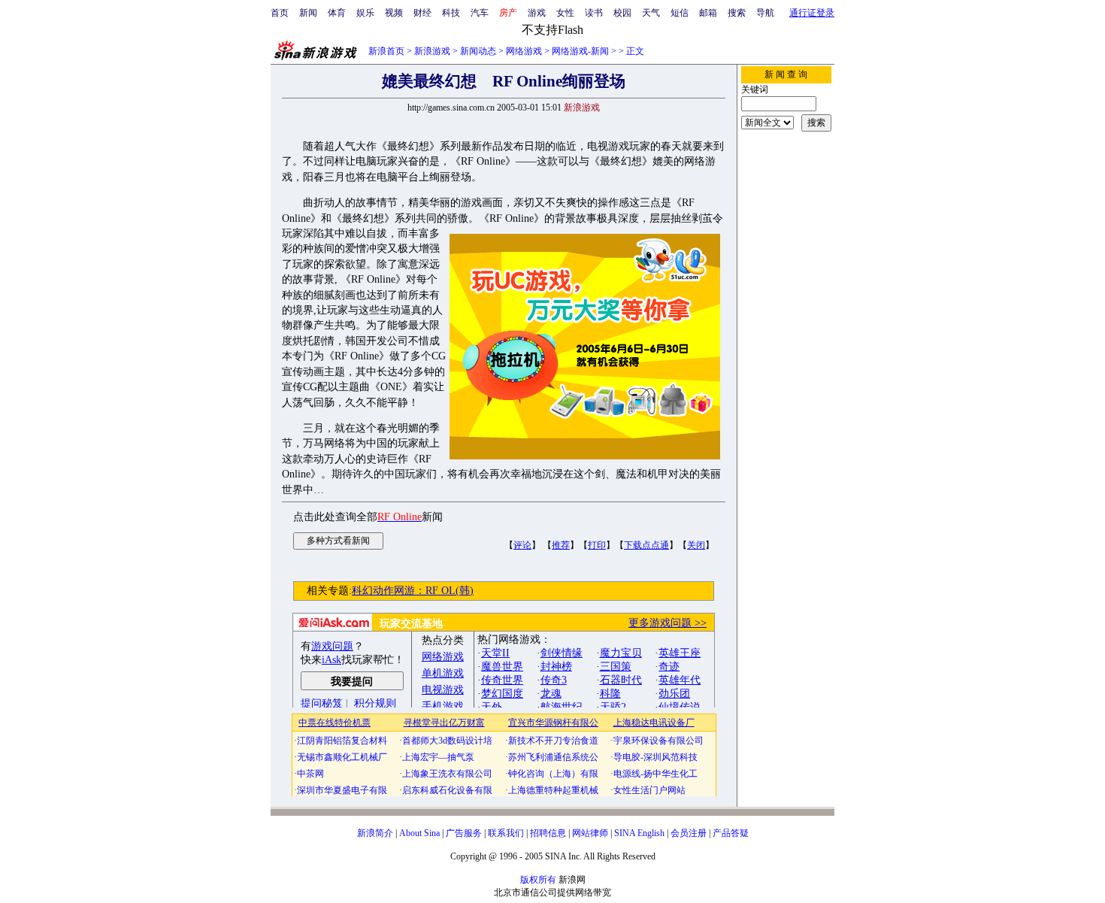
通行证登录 (811, 13)
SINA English (639, 833)
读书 (594, 13)
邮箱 (708, 13)
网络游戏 (524, 51)
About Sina (419, 833)
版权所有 (538, 879)
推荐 (561, 545)
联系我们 (506, 833)
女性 (565, 13)
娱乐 (365, 13)
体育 (337, 13)
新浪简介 (375, 833)
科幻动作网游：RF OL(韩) (413, 590)
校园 (622, 13)
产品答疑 (731, 833)
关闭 (696, 545)
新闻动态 (478, 51)
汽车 (480, 13)
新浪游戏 (432, 51)
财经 (422, 13)
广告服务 (464, 833)
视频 (394, 13)
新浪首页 (386, 51)
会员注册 (689, 833)
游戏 (537, 13)
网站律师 (590, 833)
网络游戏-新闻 (580, 51)
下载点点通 (646, 545)
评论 (522, 545)
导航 (765, 13)
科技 (451, 13)
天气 (651, 13)
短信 (680, 13)
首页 (280, 13)
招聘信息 (548, 833)
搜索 (737, 13)
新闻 (308, 13)
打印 (597, 545)
